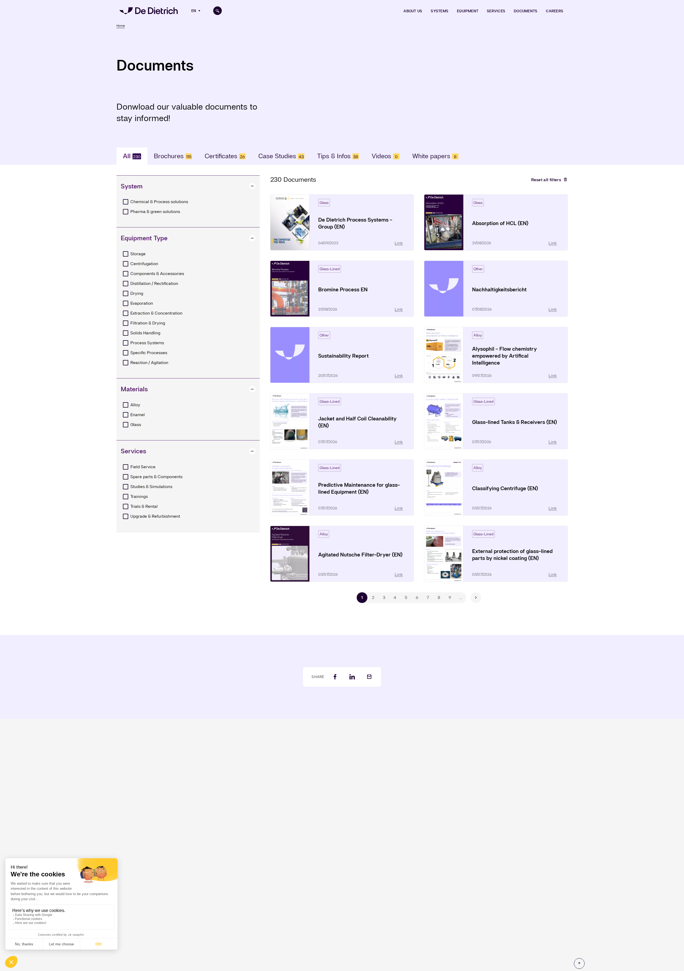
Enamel (137, 414)
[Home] (148, 10)
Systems (439, 11)
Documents (525, 11)
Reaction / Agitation (149, 362)
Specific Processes (148, 352)
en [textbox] (193, 10)
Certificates (225, 156)
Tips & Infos (337, 156)
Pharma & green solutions (155, 211)
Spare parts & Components (156, 476)
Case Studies (281, 156)
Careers (554, 11)
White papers (434, 156)
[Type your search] (217, 10)
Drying (136, 293)
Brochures (172, 156)
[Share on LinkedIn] (352, 676)
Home (120, 26)
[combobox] (196, 10)
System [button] (132, 186)
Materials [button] (134, 389)
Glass (135, 424)
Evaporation (141, 303)
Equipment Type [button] (144, 238)
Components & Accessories (157, 273)
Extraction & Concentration (156, 313)
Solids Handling (145, 333)
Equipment (467, 11)
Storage (138, 254)
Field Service (143, 467)
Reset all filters (546, 180)
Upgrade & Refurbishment (155, 516)
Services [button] (133, 451)
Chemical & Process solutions (159, 201)
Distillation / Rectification (154, 283)
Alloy (135, 405)
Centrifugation (144, 263)
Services (496, 11)
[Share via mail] (369, 676)
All (132, 156)
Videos (385, 156)
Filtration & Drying (147, 323)
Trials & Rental (144, 506)
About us (412, 11)
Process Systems (147, 343)
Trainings (139, 496)
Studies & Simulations (151, 486)
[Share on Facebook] (335, 676)
